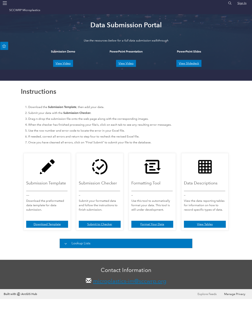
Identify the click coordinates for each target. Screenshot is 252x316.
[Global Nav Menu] (5, 3)
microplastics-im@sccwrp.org (129, 281)
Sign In (241, 3)
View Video (63, 63)
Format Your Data (152, 224)
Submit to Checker (99, 224)
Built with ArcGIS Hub (20, 294)
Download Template (47, 224)
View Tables (205, 224)
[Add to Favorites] (4, 46)
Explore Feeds (207, 294)
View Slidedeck (189, 63)
